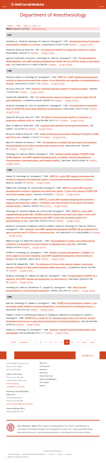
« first (13, 342)
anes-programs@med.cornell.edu (19, 404)
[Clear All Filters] (39, 28)
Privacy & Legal (13, 454)
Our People (44, 382)
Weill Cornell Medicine (53, 441)
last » (93, 342)
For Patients (45, 366)
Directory (69, 454)
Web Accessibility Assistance (18, 457)
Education (44, 373)
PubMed (72, 44)
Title (18, 25)
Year (34, 25)
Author (10, 25)
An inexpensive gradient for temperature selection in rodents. (68, 50)
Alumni (42, 386)
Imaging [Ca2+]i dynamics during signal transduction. (64, 125)
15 (78, 342)
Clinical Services (46, 376)
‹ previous (23, 342)
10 (50, 342)
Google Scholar (86, 44)
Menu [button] (5, 7)
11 (56, 342)
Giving (60, 454)
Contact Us (87, 355)
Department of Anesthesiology (53, 15)
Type (25, 25)
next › (85, 342)
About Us (43, 363)
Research (43, 369)
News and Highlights (48, 379)
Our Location (10, 355)
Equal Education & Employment (33, 454)
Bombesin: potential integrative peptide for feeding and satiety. (59, 89)
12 (61, 342)
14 (72, 342)
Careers (51, 454)
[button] (101, 4)
